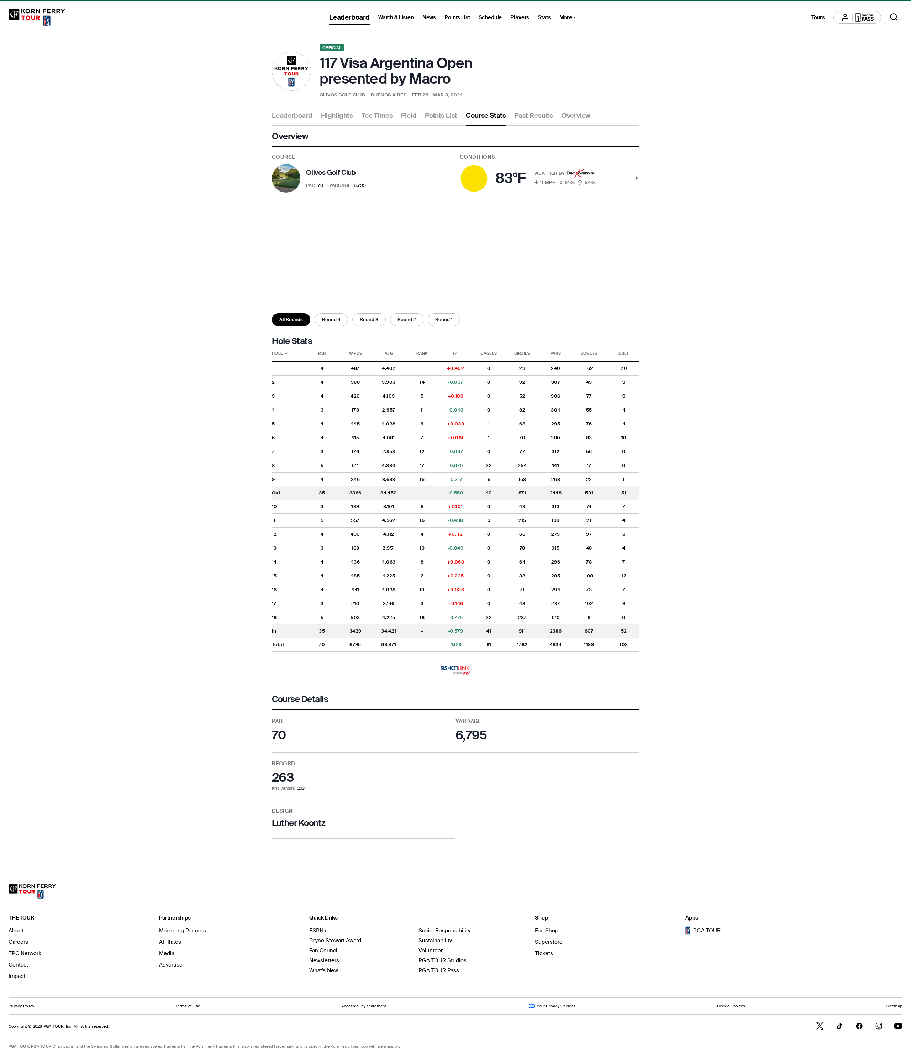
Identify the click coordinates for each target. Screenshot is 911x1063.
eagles (489, 353)
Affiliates (170, 942)
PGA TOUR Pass (438, 970)
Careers (18, 942)
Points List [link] (441, 116)
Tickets (544, 953)
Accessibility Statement (363, 1006)
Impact (17, 976)
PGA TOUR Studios (442, 960)
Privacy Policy (21, 1006)
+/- (455, 353)
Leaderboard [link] (292, 116)
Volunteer (430, 950)
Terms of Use (187, 1006)
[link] (455, 670)
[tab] (292, 118)
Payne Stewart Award (335, 940)
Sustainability (435, 940)
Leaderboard (349, 17)
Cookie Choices (731, 1006)
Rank (421, 353)
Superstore (549, 942)
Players (519, 17)
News (429, 17)
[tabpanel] (455, 484)
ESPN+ (318, 930)
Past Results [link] (534, 116)
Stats (544, 17)
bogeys (589, 353)
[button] (291, 319)
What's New (323, 970)
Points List (457, 17)
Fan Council (324, 950)
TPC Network (25, 953)
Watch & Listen (396, 17)
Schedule (490, 17)
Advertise (171, 964)
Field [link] (408, 116)
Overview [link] (576, 116)
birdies (522, 353)
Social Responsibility (444, 930)
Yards (355, 353)
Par (322, 353)
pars (556, 353)
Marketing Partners (182, 930)
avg (389, 353)
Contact (18, 964)
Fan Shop (546, 930)
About (16, 930)
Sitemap (894, 1006)
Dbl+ (623, 353)
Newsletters (324, 960)
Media (166, 953)
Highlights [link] (337, 116)
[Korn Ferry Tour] (37, 17)
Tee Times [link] (377, 116)
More (569, 18)
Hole (286, 353)
